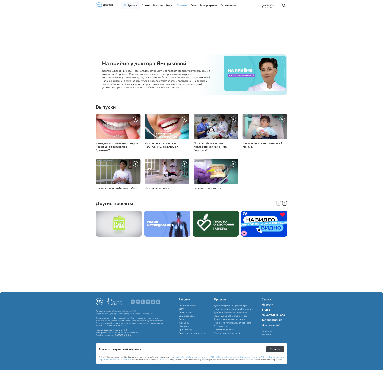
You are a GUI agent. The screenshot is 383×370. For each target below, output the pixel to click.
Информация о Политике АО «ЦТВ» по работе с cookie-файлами (217, 356)
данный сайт (163, 359)
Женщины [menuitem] (184, 322)
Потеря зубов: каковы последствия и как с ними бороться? (211, 147)
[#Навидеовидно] (264, 224)
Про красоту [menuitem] (185, 329)
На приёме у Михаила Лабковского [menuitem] (232, 322)
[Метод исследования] (167, 224)
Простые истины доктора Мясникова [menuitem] (233, 309)
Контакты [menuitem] (267, 331)
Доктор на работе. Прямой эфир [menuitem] (231, 305)
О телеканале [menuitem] (271, 325)
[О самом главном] (119, 224)
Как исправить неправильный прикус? (262, 145)
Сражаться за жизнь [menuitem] (224, 329)
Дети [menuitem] (181, 319)
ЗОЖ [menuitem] (181, 309)
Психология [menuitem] (185, 312)
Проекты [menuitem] (220, 299)
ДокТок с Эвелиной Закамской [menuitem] (230, 312)
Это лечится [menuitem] (220, 326)
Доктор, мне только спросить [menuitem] (229, 319)
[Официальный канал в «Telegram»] (148, 302)
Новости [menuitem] (267, 304)
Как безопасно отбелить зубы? (116, 188)
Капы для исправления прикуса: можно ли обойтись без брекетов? (117, 147)
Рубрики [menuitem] (184, 299)
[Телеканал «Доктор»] (105, 5)
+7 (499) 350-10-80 (122, 335)
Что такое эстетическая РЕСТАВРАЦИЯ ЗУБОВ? (161, 145)
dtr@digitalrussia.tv (132, 332)
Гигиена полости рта (207, 188)
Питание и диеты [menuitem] (187, 305)
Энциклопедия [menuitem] (187, 316)
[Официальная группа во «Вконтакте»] (133, 302)
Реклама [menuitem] (266, 334)
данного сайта (178, 356)
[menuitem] (130, 5)
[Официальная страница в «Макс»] (158, 302)
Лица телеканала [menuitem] (273, 315)
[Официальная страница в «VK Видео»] (138, 302)
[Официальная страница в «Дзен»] (153, 302)
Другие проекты (114, 203)
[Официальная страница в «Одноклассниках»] (143, 302)
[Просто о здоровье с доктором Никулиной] (216, 224)
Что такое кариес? (157, 188)
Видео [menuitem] (266, 310)
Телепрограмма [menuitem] (272, 320)
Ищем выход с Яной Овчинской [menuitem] (230, 316)
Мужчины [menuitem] (184, 326)
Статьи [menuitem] (266, 299)
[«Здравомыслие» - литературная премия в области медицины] (268, 5)
